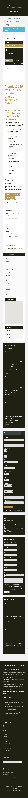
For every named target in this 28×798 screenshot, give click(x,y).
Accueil (7, 28)
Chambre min (7, 471)
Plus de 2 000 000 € (17, 531)
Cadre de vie (7, 743)
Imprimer (17, 60)
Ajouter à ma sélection (12, 194)
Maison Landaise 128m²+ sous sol (13, 643)
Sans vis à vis (9, 269)
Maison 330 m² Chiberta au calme (13, 616)
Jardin (7, 286)
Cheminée (8, 280)
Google (9, 337)
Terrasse (8, 272)
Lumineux (8, 266)
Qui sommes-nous (8, 750)
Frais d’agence (7, 748)
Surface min (8, 495)
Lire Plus (19, 618)
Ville (5, 454)
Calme (7, 261)
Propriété (8, 292)
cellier (7, 283)
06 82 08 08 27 (15, 11)
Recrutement (7, 753)
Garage (8, 289)
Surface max (8, 500)
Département (7, 448)
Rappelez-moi (20, 1)
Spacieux (8, 264)
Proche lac (9, 278)
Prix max (6, 489)
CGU (15, 786)
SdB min (6, 477)
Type (5, 465)
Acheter (6, 736)
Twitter (8, 334)
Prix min (6, 483)
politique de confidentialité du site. (12, 589)
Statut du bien (7, 460)
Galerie (5, 741)
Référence (6, 442)
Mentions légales (10, 786)
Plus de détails (12, 370)
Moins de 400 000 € (17, 519)
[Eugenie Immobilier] (14, 6)
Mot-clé (6, 437)
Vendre (5, 738)
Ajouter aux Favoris (18, 63)
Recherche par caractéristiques (14, 510)
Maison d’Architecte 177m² (11, 390)
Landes (13, 28)
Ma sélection (10, 197)
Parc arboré (9, 294)
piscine (8, 258)
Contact (6, 746)
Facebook (9, 330)
